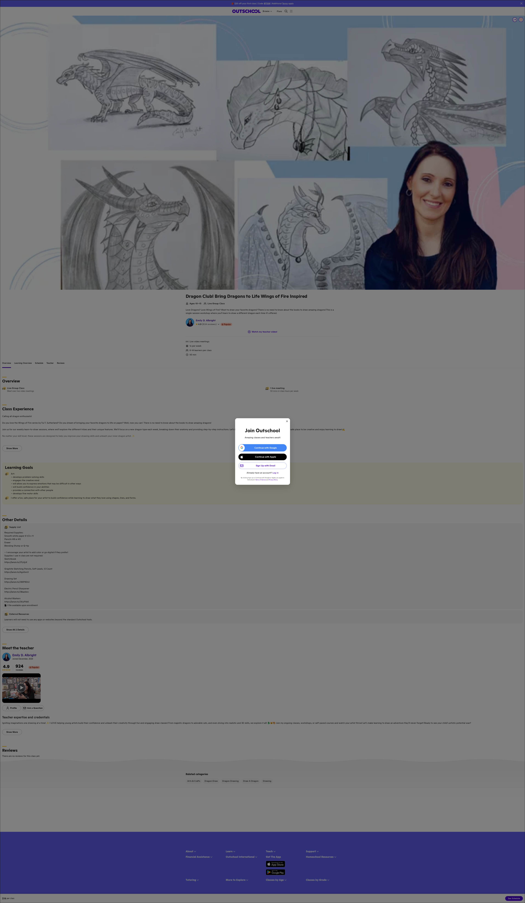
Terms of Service (260, 480)
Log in (275, 472)
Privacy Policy (273, 480)
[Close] (287, 421)
